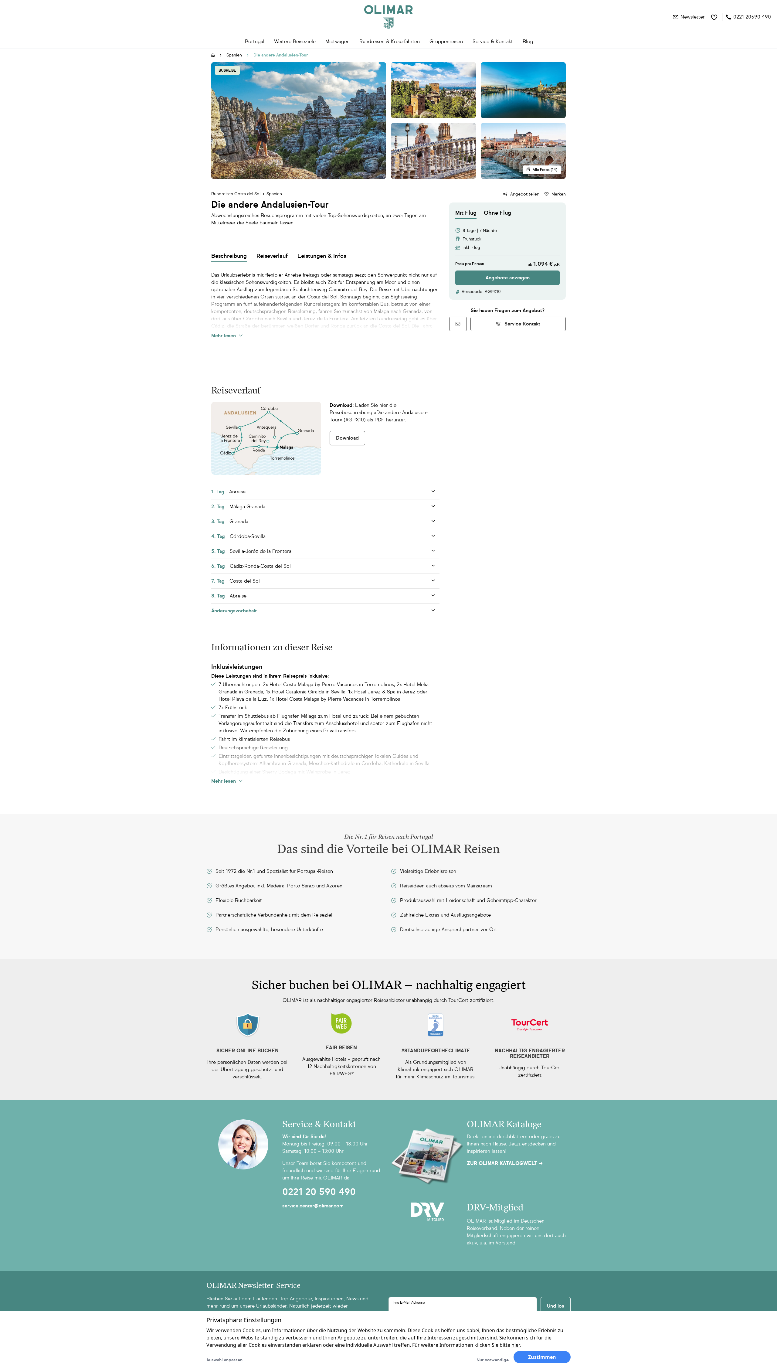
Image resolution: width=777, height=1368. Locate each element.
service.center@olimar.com (313, 1206)
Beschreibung (229, 256)
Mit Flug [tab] (466, 212)
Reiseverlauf (272, 256)
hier (515, 1345)
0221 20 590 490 (319, 1191)
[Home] (388, 17)
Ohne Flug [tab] (497, 212)
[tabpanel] (507, 252)
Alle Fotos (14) (545, 170)
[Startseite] (213, 55)
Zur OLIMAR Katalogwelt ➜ (505, 1163)
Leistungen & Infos (321, 256)
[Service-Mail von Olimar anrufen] (458, 324)
